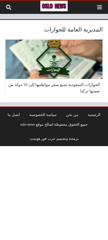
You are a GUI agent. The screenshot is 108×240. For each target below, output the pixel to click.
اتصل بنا (14, 115)
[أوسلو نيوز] (54, 6)
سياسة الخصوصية (43, 115)
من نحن (72, 115)
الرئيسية (94, 115)
